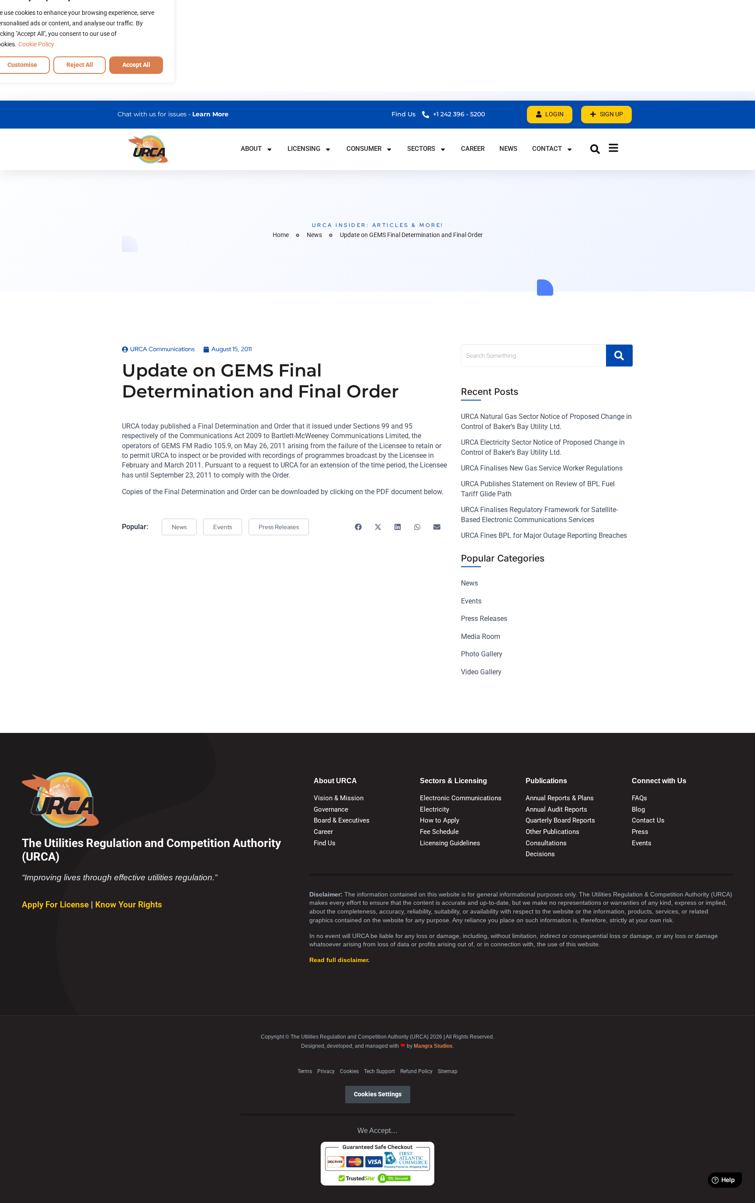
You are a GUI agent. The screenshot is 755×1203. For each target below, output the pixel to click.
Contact (547, 149)
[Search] (619, 355)
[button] (595, 149)
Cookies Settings (378, 1094)
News (508, 149)
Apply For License (56, 905)
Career (473, 149)
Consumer (363, 149)
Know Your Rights (128, 905)
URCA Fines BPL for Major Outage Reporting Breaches (544, 535)
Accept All (136, 64)
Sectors (421, 149)
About (251, 149)
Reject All (79, 64)
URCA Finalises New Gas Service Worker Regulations (542, 468)
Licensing (303, 149)
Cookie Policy (36, 44)
